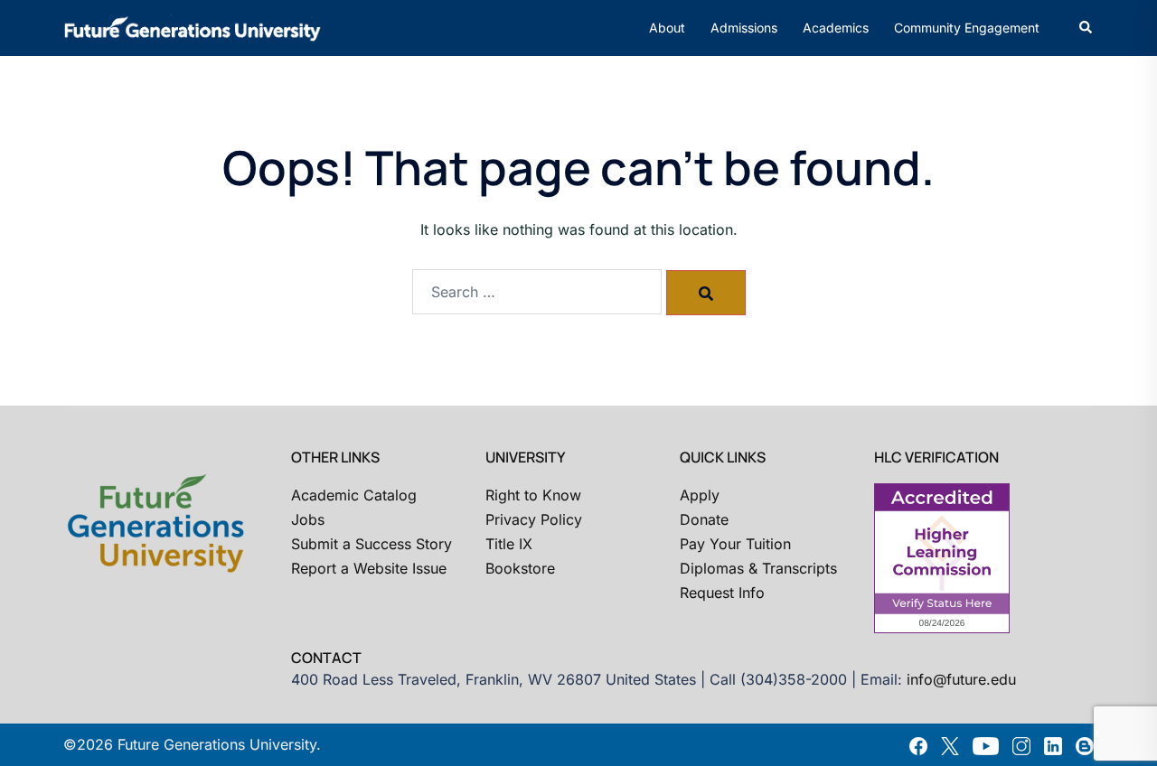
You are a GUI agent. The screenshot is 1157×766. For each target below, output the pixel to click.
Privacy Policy (533, 519)
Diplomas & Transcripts (758, 568)
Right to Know (533, 495)
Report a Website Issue (369, 568)
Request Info (722, 593)
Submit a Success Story (371, 544)
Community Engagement (966, 27)
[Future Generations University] (192, 26)
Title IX (508, 544)
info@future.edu (961, 679)
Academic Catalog (354, 495)
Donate (704, 519)
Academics (836, 27)
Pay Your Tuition (735, 544)
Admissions (743, 27)
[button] (1086, 28)
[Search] (706, 292)
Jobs (308, 519)
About (667, 27)
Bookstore (520, 568)
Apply (700, 495)
